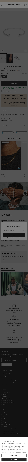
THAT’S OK (14, 459)
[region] (14, 449)
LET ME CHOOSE (14, 455)
